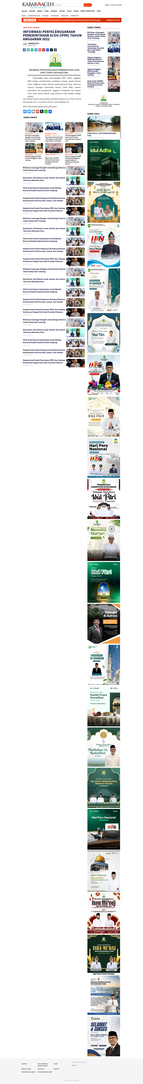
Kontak (56, 1069)
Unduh (54, 106)
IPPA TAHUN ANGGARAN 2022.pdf (37, 106)
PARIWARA (36, 27)
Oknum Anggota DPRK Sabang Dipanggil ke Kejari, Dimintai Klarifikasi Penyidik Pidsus (73, 160)
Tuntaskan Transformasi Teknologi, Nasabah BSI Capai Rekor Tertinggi (54, 139)
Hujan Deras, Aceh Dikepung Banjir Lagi (101, 134)
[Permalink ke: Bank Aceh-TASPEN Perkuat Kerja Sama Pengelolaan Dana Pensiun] (54, 148)
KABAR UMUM (27, 27)
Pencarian (88, 5)
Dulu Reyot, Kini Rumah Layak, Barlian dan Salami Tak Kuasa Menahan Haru (44, 179)
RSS (76, 1065)
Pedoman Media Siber (45, 1072)
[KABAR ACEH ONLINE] (38, 5)
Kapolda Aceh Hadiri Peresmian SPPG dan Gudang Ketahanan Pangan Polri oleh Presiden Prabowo (44, 209)
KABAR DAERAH (29, 133)
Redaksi (24, 1064)
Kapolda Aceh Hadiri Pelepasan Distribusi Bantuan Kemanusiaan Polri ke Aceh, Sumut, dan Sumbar (56, 20)
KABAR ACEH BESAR (50, 154)
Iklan (55, 1064)
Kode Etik (41, 1069)
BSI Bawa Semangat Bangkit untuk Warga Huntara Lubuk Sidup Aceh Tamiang (32, 138)
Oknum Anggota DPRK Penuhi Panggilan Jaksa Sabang (33, 158)
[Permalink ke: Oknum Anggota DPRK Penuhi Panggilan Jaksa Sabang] (34, 148)
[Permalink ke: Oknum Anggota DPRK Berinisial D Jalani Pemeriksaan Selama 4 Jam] (74, 127)
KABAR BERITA (49, 133)
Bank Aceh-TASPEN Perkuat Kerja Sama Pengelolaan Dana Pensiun (52, 161)
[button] (24, 49)
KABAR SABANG (69, 133)
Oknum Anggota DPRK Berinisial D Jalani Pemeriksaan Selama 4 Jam (73, 138)
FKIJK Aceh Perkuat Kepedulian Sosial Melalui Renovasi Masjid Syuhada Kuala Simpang (42, 189)
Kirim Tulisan (26, 1069)
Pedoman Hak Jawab (28, 1072)
